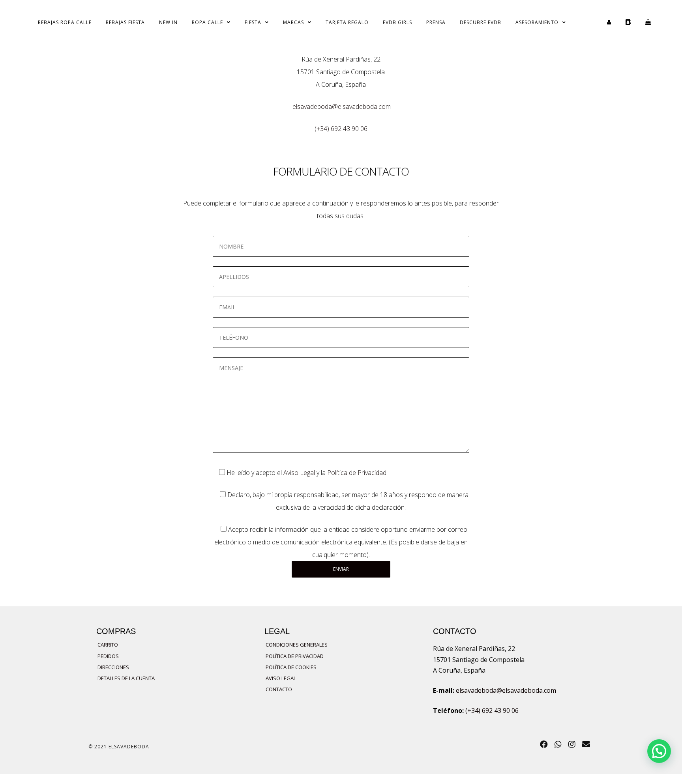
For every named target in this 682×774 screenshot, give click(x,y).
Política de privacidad (295, 656)
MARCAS (293, 22)
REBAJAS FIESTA (125, 22)
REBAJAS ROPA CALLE (65, 22)
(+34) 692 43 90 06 (341, 128)
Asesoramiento (536, 22)
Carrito (107, 644)
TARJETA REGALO (347, 22)
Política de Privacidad (356, 472)
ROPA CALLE (207, 22)
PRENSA (436, 22)
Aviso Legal (299, 472)
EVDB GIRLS (397, 22)
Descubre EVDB (480, 22)
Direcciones (113, 667)
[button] (659, 751)
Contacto (279, 689)
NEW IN (168, 22)
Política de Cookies (291, 667)
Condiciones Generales (297, 644)
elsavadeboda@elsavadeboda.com (341, 106)
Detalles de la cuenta (126, 678)
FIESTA (253, 22)
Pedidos (108, 656)
